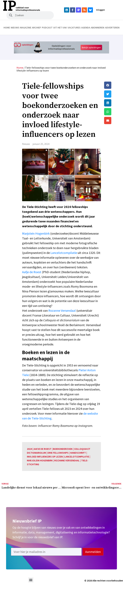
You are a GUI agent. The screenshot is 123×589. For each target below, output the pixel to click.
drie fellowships (58, 452)
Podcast (47, 27)
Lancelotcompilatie (63, 253)
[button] (112, 85)
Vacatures (74, 27)
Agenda (85, 27)
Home (7, 27)
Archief (36, 27)
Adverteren (112, 27)
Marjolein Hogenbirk (36, 233)
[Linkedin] (66, 10)
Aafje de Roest (31, 272)
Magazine (25, 27)
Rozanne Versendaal (62, 310)
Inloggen (100, 9)
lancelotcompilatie (76, 456)
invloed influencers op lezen (45, 456)
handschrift (78, 452)
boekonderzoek (63, 448)
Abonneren (97, 27)
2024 (29, 448)
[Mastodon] (78, 10)
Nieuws (15, 27)
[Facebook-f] (72, 10)
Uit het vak (60, 27)
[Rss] (84, 10)
